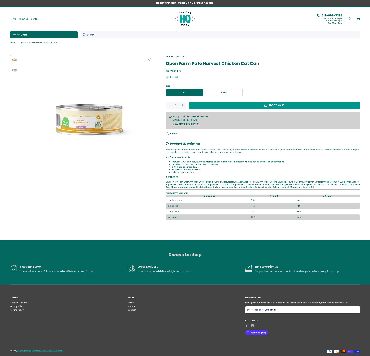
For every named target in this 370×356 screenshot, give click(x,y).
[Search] (83, 34)
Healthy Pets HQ (24, 351)
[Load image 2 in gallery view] (14, 70)
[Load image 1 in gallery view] (14, 59)
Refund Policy (17, 309)
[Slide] (173, 85)
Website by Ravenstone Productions (47, 351)
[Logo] (185, 19)
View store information (186, 124)
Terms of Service (18, 302)
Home (12, 42)
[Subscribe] (356, 309)
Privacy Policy (17, 306)
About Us (132, 306)
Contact (132, 309)
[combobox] (220, 34)
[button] (358, 18)
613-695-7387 (332, 15)
